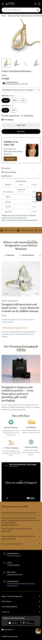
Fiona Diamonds (12, 636)
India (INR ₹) (8, 630)
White (15, 100)
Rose (23, 100)
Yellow (6, 100)
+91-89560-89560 (13, 565)
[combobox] (21, 10)
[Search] (38, 10)
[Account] (35, 4)
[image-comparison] (21, 278)
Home (4, 16)
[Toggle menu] (3, 4)
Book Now (10, 159)
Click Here (5, 525)
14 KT (5, 110)
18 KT (14, 110)
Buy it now (21, 131)
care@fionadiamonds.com (15, 574)
